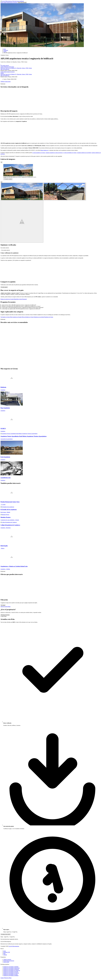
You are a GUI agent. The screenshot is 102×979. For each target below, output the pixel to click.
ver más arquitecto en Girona (38, 152)
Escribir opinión (4, 287)
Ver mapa (3, 605)
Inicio (4, 49)
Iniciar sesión (3, 2)
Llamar (2, 66)
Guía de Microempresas (14, 946)
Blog (4, 953)
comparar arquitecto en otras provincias (54, 152)
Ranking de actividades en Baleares (11, 969)
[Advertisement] (42, 99)
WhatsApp (6, 66)
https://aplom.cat (44, 150)
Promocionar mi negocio (12, 2)
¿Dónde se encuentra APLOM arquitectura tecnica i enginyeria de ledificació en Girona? (21, 306)
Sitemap (5, 954)
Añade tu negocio (7, 959)
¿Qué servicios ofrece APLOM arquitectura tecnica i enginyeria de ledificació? (19, 305)
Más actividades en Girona (28, 317)
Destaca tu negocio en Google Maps (8, 299)
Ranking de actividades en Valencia (11, 973)
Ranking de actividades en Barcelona (11, 968)
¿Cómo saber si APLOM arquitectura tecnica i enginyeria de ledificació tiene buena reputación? (23, 307)
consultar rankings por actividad (84, 152)
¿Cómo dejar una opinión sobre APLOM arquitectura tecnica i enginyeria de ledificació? (21, 308)
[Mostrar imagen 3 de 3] (22, 221)
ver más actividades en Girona (69, 152)
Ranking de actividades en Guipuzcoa (11, 970)
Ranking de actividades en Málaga (10, 975)
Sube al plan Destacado (21, 299)
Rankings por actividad (39, 317)
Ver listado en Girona (5, 317)
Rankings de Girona (48, 317)
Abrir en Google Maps (5, 606)
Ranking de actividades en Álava (10, 974)
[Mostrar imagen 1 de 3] (22, 191)
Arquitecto (5, 50)
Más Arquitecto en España (16, 317)
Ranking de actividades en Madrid (10, 966)
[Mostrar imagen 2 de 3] (64, 191)
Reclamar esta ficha (5, 614)
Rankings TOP (6, 952)
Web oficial (11, 66)
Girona (4, 51)
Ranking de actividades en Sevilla (10, 971)
